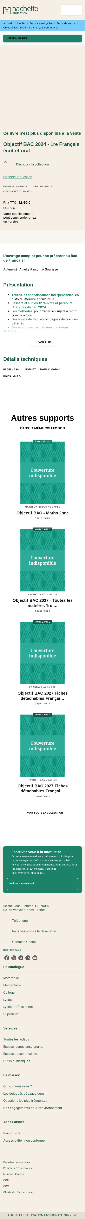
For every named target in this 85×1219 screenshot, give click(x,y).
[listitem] (6, 957)
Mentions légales (13, 1174)
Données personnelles (16, 1162)
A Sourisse (50, 269)
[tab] (42, 428)
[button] (42, 38)
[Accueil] (20, 10)
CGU (6, 1180)
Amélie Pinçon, (30, 269)
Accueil (7, 23)
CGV (6, 1186)
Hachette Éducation (17, 177)
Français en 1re (66, 23)
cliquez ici (37, 872)
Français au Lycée (41, 23)
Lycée (21, 23)
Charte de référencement (18, 1192)
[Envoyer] (73, 884)
